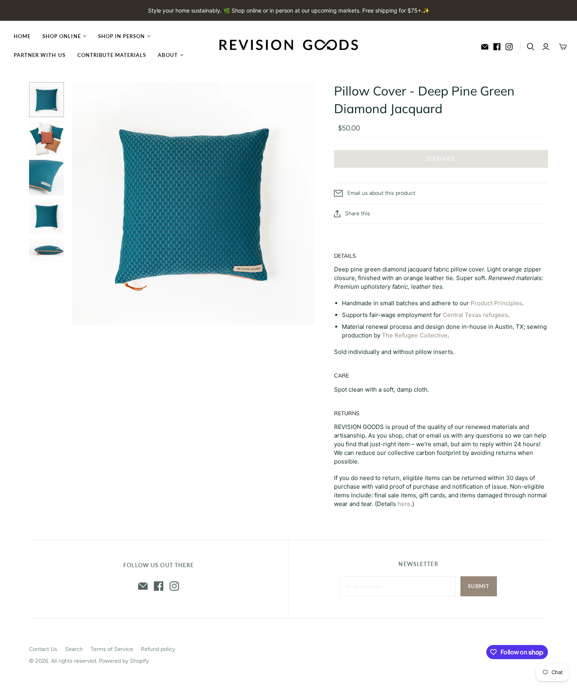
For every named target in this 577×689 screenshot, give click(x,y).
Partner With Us (40, 55)
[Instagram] (509, 46)
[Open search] (531, 47)
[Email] (484, 46)
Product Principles (496, 303)
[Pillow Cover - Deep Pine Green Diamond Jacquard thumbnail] (46, 99)
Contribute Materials (111, 55)
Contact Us (43, 649)
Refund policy (158, 649)
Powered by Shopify (124, 661)
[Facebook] (497, 46)
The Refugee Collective (414, 335)
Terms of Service (112, 649)
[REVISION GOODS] (288, 45)
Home (22, 36)
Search (74, 649)
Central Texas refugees (475, 315)
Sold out (441, 159)
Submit (478, 586)
